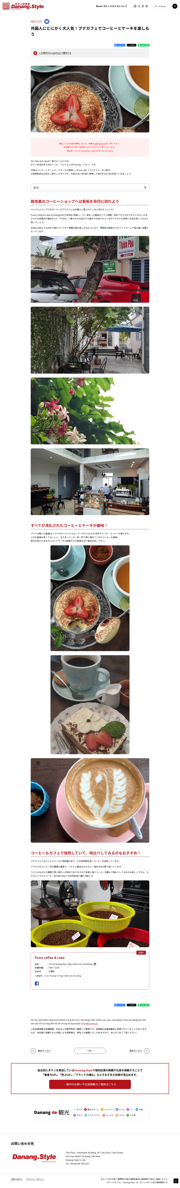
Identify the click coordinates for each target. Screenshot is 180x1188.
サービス (110, 1115)
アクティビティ (94, 1115)
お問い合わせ (16, 1179)
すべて (79, 1109)
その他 (132, 1115)
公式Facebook (100, 143)
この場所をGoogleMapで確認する (55, 52)
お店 (141, 1109)
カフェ (122, 1109)
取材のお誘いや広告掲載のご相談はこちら (91, 1084)
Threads (146, 6)
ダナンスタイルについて (111, 6)
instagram (135, 6)
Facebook (143, 6)
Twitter (139, 6)
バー (132, 1109)
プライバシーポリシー (35, 1179)
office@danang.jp (89, 1023)
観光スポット (93, 1109)
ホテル (79, 1115)
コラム (122, 1115)
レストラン (109, 1109)
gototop (176, 1180)
